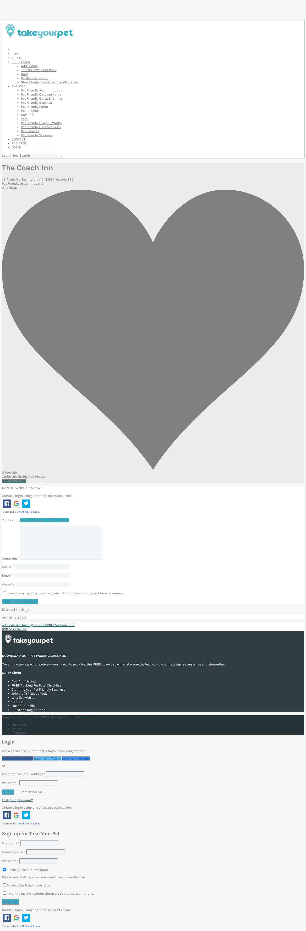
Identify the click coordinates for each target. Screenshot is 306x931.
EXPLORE (18, 86)
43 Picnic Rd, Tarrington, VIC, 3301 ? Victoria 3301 (38, 179)
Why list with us (23, 698)
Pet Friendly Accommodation (42, 90)
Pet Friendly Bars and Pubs (41, 127)
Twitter (16, 729)
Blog (24, 74)
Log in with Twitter (47, 758)
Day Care (27, 115)
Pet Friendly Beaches (36, 103)
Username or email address (23, 774)
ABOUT (16, 58)
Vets (24, 119)
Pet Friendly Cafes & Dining (41, 99)
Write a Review (14, 481)
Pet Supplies (30, 111)
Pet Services (30, 131)
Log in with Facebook (17, 758)
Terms (85, 717)
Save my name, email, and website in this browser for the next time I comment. (66, 593)
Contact (17, 702)
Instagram (19, 733)
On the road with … (34, 78)
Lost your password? (17, 800)
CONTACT (18, 139)
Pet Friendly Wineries (36, 135)
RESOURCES (20, 62)
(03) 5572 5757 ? (14, 629)
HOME (16, 54)
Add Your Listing (23, 681)
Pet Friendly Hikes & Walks (41, 123)
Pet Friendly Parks (34, 107)
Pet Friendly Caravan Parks (41, 94)
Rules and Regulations (28, 710)
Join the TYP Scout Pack (38, 70)
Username (10, 843)
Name (7, 567)
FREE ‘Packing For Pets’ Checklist (36, 685)
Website (8, 584)
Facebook (18, 725)
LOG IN (16, 147)
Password (10, 783)
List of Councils (23, 706)
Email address (14, 852)
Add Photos (36, 477)
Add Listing (29, 66)
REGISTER (18, 143)
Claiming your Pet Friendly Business (38, 689)
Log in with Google (76, 758)
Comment (10, 558)
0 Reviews (9, 188)
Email (7, 575)
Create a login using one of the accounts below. (37, 496)
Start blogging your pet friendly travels (50, 82)
